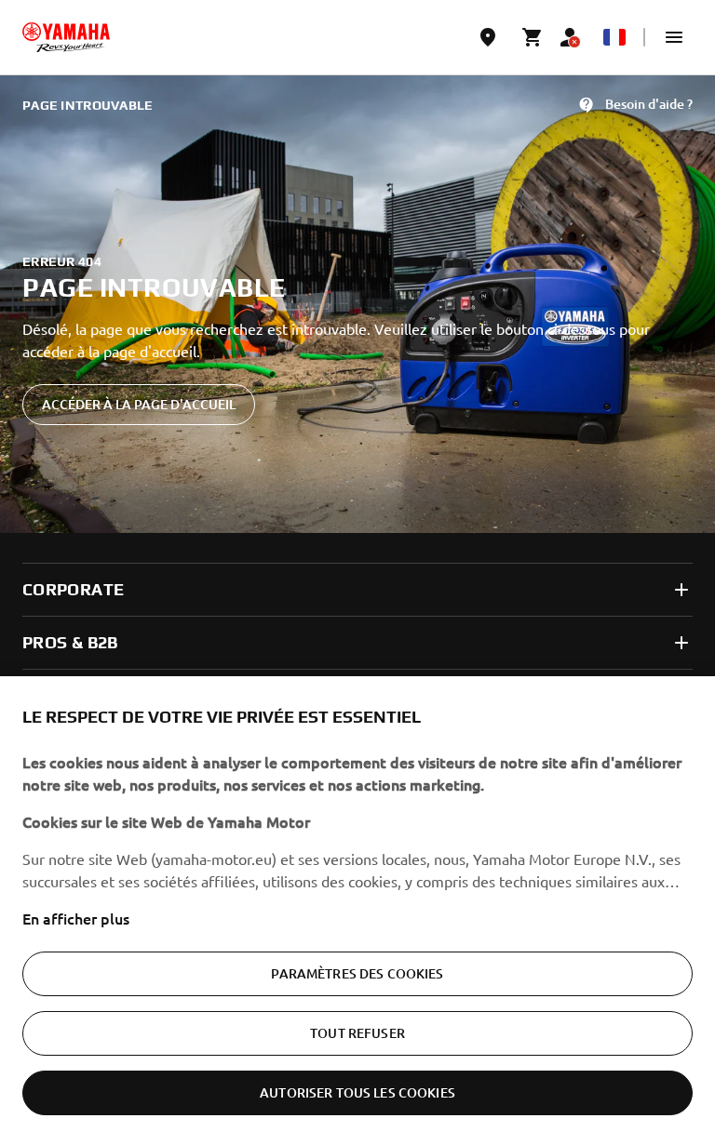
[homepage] (66, 37)
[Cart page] (532, 37)
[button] (674, 37)
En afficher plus (75, 918)
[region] (357, 910)
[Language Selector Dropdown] (614, 37)
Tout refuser (357, 1033)
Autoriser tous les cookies (357, 1092)
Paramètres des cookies (357, 973)
